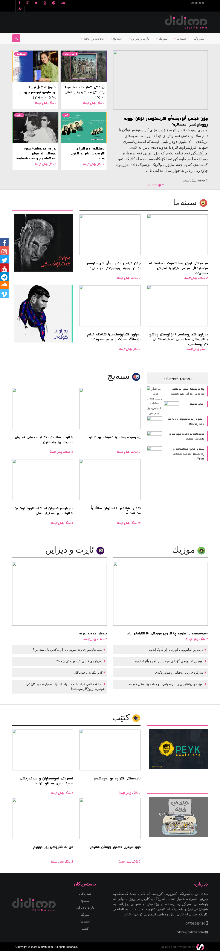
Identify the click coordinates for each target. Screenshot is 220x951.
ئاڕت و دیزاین (70, 53)
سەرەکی (198, 38)
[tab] (42, 207)
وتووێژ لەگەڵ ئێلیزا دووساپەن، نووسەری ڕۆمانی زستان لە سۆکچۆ (37, 92)
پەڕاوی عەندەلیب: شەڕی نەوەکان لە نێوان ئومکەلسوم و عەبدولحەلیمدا (35, 153)
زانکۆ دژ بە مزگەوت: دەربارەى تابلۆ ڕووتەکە (186, 421)
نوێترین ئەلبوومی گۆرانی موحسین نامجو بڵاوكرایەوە (168, 661)
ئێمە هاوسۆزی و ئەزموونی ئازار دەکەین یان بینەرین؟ (67, 649)
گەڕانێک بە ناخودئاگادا (87, 672)
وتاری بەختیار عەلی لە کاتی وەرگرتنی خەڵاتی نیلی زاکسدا (187, 391)
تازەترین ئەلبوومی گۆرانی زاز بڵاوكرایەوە (175, 649)
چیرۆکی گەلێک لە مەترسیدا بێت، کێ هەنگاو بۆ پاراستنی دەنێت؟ (84, 92)
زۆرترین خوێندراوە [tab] (177, 378)
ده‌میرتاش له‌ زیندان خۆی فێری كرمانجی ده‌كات (186, 436)
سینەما (181, 38)
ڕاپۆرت (19, 115)
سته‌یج (119, 376)
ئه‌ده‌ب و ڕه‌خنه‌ (93, 38)
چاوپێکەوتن (20, 53)
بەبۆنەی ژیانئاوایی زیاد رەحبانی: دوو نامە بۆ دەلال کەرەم (165, 684)
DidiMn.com (45, 947)
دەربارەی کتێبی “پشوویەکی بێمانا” (78, 661)
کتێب (66, 115)
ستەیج (117, 38)
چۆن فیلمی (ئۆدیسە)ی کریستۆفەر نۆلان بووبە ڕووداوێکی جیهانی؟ (166, 121)
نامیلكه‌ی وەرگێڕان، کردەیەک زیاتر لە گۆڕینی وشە (86, 153)
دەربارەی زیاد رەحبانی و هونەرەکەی (178, 672)
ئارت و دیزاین (139, 38)
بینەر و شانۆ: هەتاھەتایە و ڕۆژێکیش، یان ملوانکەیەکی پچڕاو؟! (188, 454)
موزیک (162, 38)
